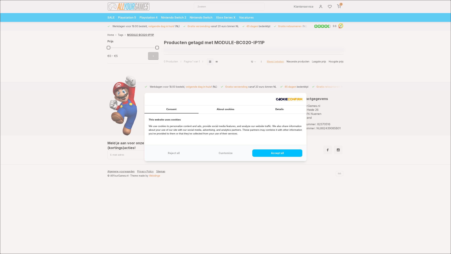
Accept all (277, 153)
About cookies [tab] (225, 109)
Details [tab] (279, 109)
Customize (226, 153)
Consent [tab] (171, 109)
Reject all (174, 153)
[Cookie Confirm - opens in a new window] (289, 99)
